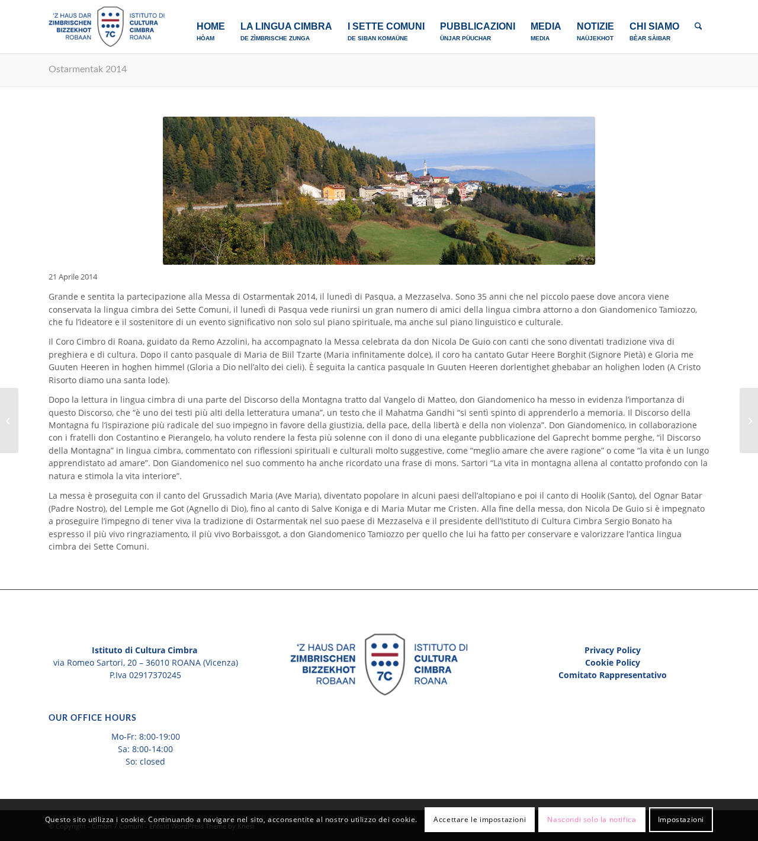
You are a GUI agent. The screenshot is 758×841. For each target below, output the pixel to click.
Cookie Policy (612, 662)
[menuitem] (211, 26)
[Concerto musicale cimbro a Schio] (9, 420)
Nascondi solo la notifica (591, 820)
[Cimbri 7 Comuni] (107, 26)
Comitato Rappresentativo (612, 674)
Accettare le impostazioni (479, 820)
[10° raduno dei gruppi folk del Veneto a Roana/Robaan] (749, 420)
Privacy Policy (612, 650)
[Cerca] (698, 26)
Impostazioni (681, 820)
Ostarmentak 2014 (88, 69)
